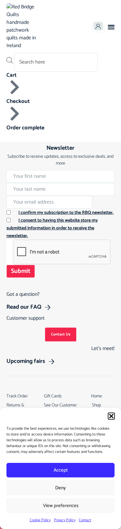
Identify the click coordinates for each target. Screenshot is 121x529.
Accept (61, 470)
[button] (111, 416)
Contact (85, 520)
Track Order (17, 396)
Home (96, 396)
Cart (11, 75)
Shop (96, 405)
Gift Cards (53, 396)
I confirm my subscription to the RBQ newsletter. (66, 212)
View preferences (60, 506)
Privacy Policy (65, 520)
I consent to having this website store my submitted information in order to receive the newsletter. (52, 228)
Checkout (18, 101)
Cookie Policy (40, 520)
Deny (60, 488)
